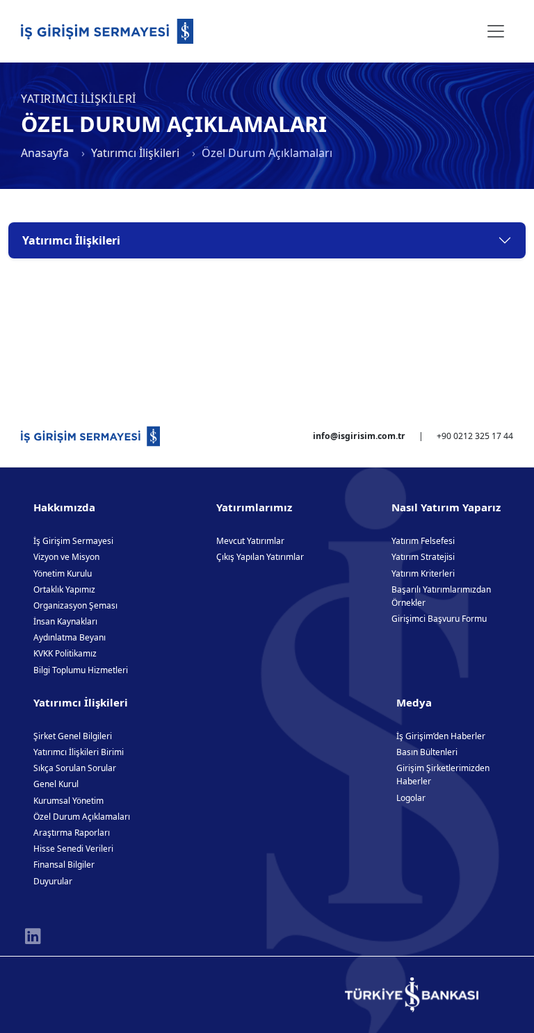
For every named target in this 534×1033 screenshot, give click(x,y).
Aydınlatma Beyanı (69, 637)
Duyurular (52, 881)
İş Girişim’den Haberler (440, 736)
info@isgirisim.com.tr (359, 436)
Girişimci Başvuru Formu (439, 619)
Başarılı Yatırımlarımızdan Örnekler (441, 596)
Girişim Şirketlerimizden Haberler (443, 774)
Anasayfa (45, 152)
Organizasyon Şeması (75, 605)
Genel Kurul (56, 784)
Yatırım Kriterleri (423, 573)
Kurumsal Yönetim (68, 801)
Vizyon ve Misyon (66, 557)
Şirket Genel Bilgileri (72, 736)
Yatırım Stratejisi (423, 557)
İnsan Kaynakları (65, 621)
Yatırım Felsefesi (423, 541)
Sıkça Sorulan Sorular (74, 768)
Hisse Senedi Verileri (73, 848)
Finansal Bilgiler (64, 864)
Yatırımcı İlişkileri (135, 152)
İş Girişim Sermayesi (73, 541)
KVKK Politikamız (65, 653)
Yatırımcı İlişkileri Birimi (78, 752)
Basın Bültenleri (427, 752)
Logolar (411, 798)
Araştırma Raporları (71, 832)
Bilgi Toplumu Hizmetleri (80, 670)
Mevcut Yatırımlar (250, 541)
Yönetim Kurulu (62, 573)
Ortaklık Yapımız (64, 589)
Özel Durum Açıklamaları (81, 817)
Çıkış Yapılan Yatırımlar (260, 557)
